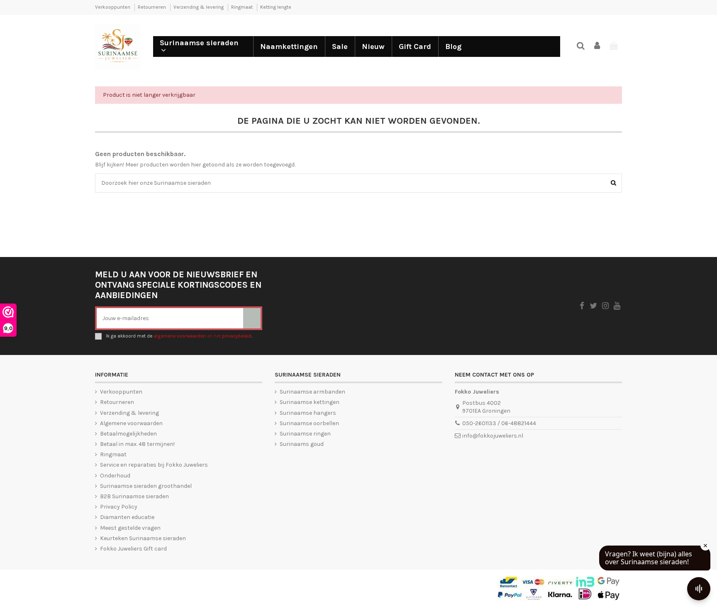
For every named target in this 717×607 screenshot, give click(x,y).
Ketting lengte (275, 7)
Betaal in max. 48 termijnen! (137, 444)
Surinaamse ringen (305, 433)
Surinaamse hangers (308, 412)
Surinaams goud (302, 444)
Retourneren (152, 7)
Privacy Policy (118, 506)
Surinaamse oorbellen (309, 423)
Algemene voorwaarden (131, 423)
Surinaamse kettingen (309, 402)
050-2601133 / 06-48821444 (499, 423)
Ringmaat (242, 7)
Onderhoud (115, 475)
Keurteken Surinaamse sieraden (143, 538)
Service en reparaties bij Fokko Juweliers (154, 464)
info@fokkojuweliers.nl (492, 435)
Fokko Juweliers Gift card (133, 548)
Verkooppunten (113, 7)
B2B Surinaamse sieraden (134, 496)
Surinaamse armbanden (312, 391)
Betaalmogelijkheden (128, 433)
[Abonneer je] (252, 318)
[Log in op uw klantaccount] (597, 46)
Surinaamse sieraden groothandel (146, 486)
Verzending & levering (199, 7)
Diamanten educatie (127, 517)
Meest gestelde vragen (130, 527)
